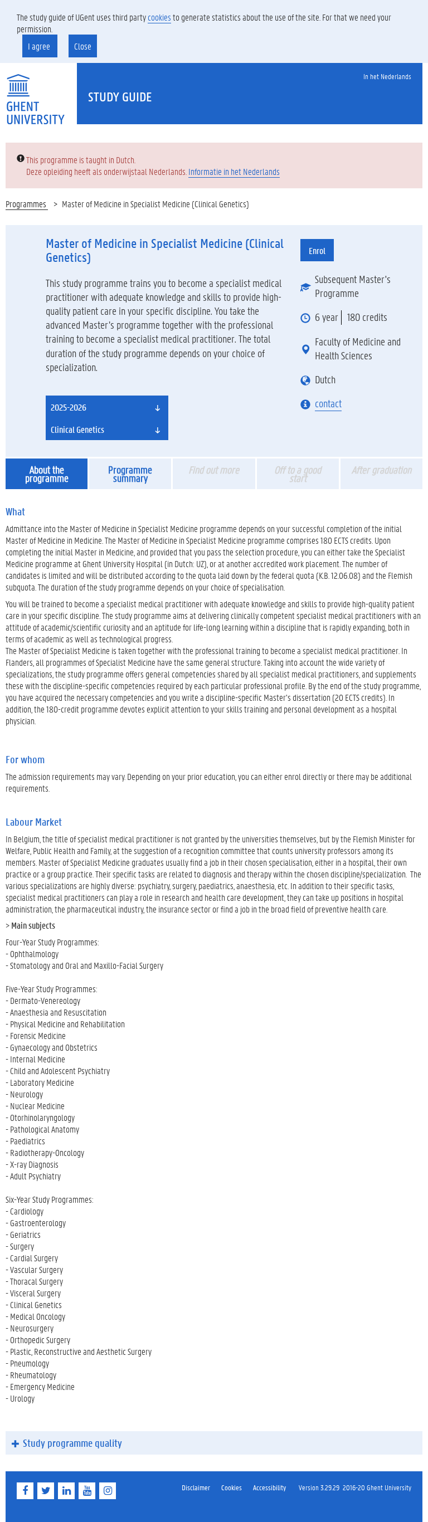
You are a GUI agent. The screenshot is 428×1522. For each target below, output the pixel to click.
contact (328, 403)
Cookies (231, 1487)
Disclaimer (196, 1487)
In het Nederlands (387, 76)
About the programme (47, 474)
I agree (40, 46)
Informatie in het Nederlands (234, 171)
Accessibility (269, 1487)
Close (82, 46)
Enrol (317, 250)
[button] (107, 407)
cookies (159, 17)
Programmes (27, 203)
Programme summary (130, 474)
